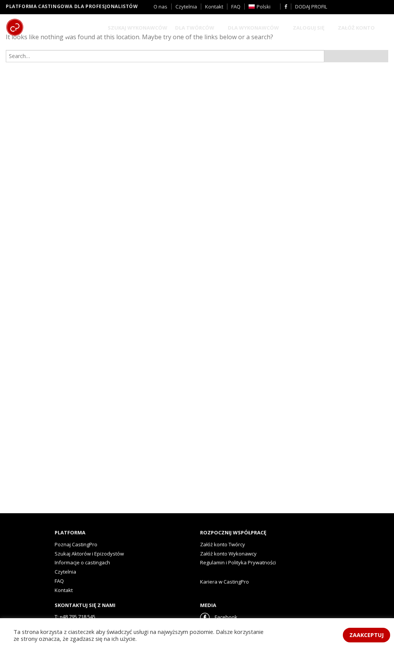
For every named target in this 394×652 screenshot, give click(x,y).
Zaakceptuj (366, 635)
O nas (160, 6)
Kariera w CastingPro (224, 581)
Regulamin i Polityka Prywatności (238, 562)
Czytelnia (186, 6)
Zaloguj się (308, 27)
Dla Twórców (194, 27)
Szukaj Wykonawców (137, 27)
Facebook (225, 617)
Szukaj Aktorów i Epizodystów (89, 553)
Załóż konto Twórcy (222, 544)
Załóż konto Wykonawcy (228, 553)
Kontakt (214, 6)
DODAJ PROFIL (311, 6)
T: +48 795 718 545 (75, 616)
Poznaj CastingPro (76, 544)
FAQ (235, 6)
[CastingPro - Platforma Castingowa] (48, 28)
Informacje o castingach (82, 562)
